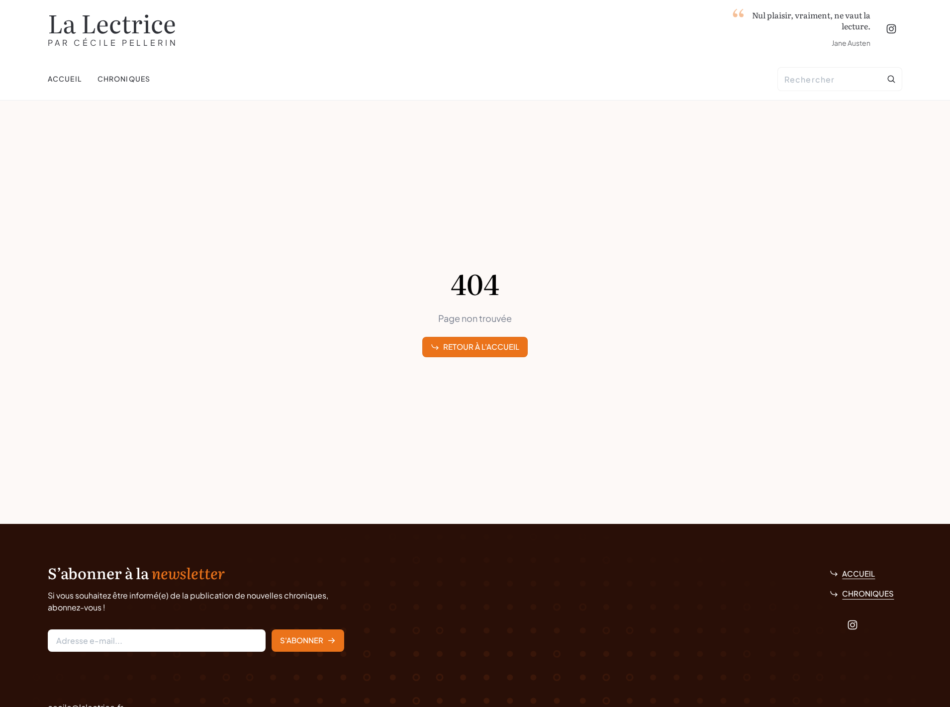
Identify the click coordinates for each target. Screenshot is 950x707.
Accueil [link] (858, 573)
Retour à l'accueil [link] (481, 346)
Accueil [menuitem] (65, 78)
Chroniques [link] (868, 593)
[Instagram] (891, 29)
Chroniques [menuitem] (123, 78)
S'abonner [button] (301, 640)
